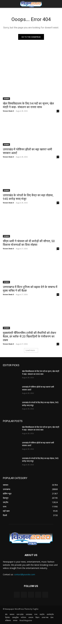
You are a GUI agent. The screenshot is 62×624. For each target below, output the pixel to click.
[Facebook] (24, 595)
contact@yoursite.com (24, 574)
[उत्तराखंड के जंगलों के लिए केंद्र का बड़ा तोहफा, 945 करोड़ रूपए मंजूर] (31, 177)
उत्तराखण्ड (6, 99)
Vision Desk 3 (8, 111)
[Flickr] (31, 595)
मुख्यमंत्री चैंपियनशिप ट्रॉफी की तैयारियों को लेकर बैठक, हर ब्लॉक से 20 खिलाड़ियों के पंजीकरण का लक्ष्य (29, 336)
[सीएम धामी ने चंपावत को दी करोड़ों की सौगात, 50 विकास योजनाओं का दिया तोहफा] (31, 223)
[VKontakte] (45, 595)
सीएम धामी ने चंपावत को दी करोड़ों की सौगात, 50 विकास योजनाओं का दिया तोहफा (29, 242)
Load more (30, 350)
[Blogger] (17, 595)
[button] (5, 4)
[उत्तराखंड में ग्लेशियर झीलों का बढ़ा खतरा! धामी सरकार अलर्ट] (31, 132)
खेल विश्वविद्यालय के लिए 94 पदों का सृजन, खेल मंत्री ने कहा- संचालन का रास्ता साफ (28, 105)
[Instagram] (38, 595)
